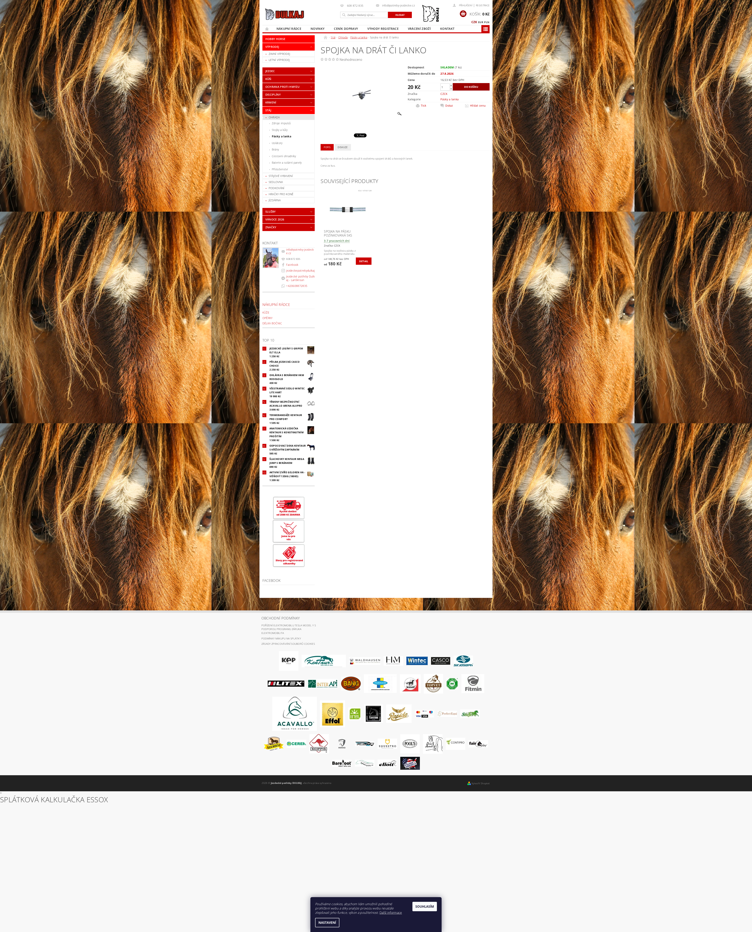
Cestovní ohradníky (284, 156)
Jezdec (270, 71)
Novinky (317, 29)
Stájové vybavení (281, 176)
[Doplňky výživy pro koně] (354, 713)
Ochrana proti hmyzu (282, 87)
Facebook (292, 265)
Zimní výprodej (279, 54)
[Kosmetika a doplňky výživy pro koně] (380, 683)
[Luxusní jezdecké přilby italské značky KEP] (288, 660)
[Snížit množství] (451, 89)
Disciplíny (273, 94)
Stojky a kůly (279, 130)
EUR (480, 22)
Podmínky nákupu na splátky (281, 638)
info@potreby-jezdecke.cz (300, 251)
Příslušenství (280, 169)
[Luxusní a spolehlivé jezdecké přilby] (440, 660)
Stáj (268, 110)
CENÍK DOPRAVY (346, 29)
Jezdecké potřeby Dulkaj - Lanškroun (300, 278)
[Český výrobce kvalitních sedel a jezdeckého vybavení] (324, 660)
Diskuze (343, 147)
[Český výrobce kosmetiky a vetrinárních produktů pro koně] (433, 683)
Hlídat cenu (478, 105)
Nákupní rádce (289, 29)
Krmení (270, 102)
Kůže (265, 312)
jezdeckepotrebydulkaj (300, 270)
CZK (474, 22)
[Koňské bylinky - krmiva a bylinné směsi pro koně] (364, 763)
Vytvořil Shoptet (481, 783)
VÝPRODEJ (272, 47)
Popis (327, 147)
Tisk (423, 105)
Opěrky (267, 318)
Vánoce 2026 (274, 219)
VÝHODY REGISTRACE (382, 29)
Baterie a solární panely (287, 162)
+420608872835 (296, 286)
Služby (270, 211)
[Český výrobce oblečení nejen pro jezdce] (286, 683)
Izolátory (277, 143)
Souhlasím (424, 906)
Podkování (277, 188)
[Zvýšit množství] (451, 85)
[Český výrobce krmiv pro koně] (472, 683)
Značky (270, 227)
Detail (363, 261)
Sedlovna (276, 182)
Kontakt (447, 29)
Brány (275, 149)
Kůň (268, 79)
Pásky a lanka (281, 136)
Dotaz (449, 105)
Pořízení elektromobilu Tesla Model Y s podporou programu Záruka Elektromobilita (288, 629)
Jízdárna (275, 200)
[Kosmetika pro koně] (410, 683)
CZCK (443, 94)
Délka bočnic (272, 323)
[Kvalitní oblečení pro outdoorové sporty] (463, 660)
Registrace (483, 5)
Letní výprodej (279, 60)
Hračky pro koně (281, 194)
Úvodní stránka (267, 28)
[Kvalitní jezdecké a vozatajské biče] (452, 683)
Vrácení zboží (419, 29)
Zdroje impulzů (281, 123)
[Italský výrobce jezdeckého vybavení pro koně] (294, 713)
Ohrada (274, 117)
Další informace (391, 912)
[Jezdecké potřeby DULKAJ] (284, 14)
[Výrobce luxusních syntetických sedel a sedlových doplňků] (417, 660)
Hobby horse (275, 39)
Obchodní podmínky (280, 618)
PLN (486, 22)
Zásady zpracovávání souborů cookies (288, 644)
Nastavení (327, 922)
